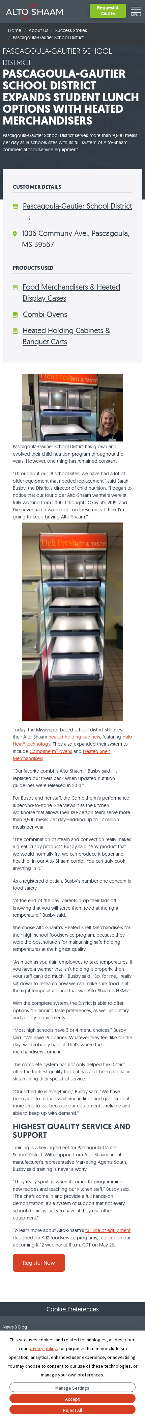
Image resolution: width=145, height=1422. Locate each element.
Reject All (72, 1410)
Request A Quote (108, 11)
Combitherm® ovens (51, 751)
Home (14, 30)
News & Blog (15, 1327)
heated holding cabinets (74, 737)
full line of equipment (107, 1230)
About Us (38, 30)
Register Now (39, 1262)
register (107, 1238)
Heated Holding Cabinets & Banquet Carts (66, 336)
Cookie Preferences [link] (73, 1309)
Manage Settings (72, 1388)
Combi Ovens (45, 314)
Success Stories (71, 30)
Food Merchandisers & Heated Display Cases (71, 292)
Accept (72, 1399)
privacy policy (43, 1348)
